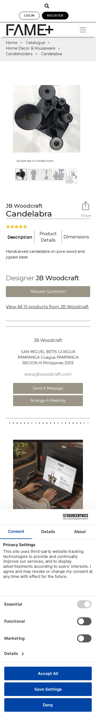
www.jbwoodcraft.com (48, 374)
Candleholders (19, 53)
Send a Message (48, 388)
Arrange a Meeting (48, 400)
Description (19, 237)
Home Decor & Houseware (30, 48)
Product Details (48, 237)
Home (11, 42)
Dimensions (76, 236)
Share (85, 215)
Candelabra (51, 53)
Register (55, 15)
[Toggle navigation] (83, 30)
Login (29, 15)
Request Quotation (48, 291)
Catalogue (35, 42)
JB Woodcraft (24, 206)
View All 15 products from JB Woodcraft (47, 306)
